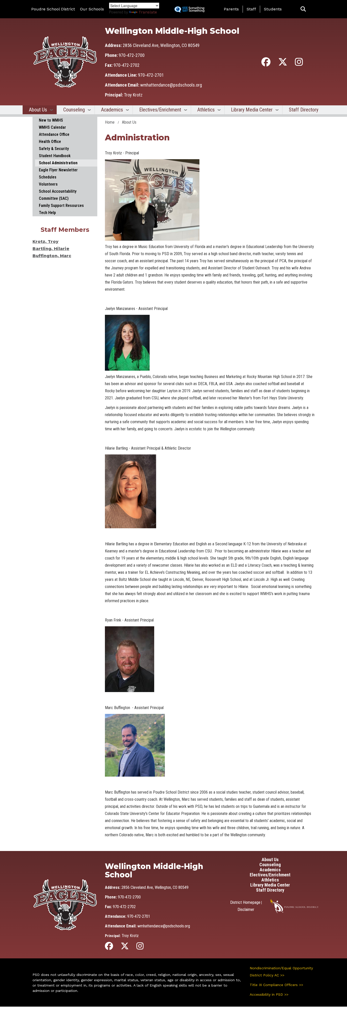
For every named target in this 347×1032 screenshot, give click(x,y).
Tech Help (47, 212)
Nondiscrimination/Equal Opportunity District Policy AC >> (281, 971)
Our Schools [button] (92, 9)
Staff (251, 9)
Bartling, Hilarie (51, 248)
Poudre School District (53, 9)
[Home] (65, 61)
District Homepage (245, 902)
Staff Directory (303, 110)
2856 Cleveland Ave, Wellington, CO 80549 (161, 45)
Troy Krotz (133, 94)
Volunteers (48, 184)
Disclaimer (246, 909)
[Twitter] (282, 63)
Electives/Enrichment (160, 110)
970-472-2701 (151, 75)
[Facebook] (266, 63)
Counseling (74, 110)
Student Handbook (55, 155)
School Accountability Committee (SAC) (57, 195)
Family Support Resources (61, 205)
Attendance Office (54, 134)
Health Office (50, 141)
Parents (231, 9)
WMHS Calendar (52, 127)
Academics (112, 110)
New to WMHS (51, 120)
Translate (147, 12)
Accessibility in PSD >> (269, 994)
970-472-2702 (126, 65)
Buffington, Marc (52, 255)
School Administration (58, 162)
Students (273, 9)
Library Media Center (252, 110)
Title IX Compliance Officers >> (276, 985)
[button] (303, 9)
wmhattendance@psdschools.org (171, 85)
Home (110, 122)
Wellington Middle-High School (172, 31)
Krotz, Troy (45, 241)
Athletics (206, 110)
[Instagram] (299, 63)
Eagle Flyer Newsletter (58, 170)
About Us (38, 110)
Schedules (47, 177)
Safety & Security (54, 148)
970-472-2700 (132, 55)
